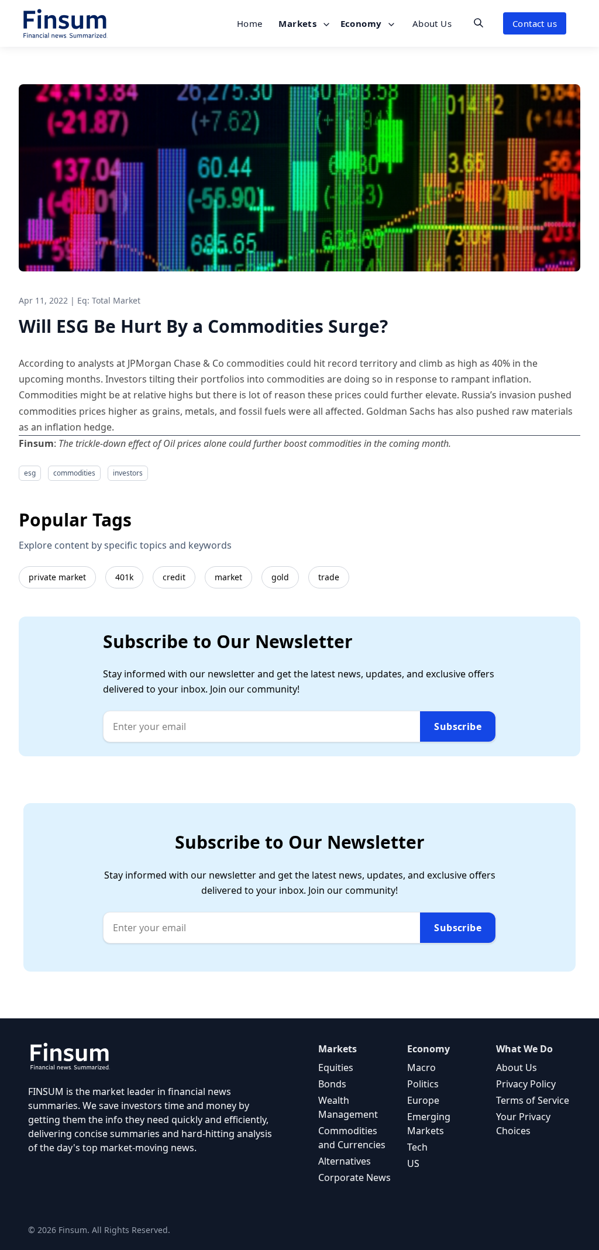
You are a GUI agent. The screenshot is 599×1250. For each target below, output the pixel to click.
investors (128, 473)
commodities (74, 473)
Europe (423, 1100)
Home (250, 23)
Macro (421, 1067)
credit (174, 577)
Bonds (332, 1083)
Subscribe (457, 726)
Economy (362, 23)
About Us (432, 23)
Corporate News (354, 1177)
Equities (335, 1067)
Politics (423, 1083)
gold (280, 577)
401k (124, 577)
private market (57, 577)
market (228, 577)
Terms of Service (532, 1100)
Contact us (534, 23)
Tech (417, 1147)
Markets (298, 23)
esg (30, 473)
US (413, 1163)
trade (328, 577)
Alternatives (344, 1161)
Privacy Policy (526, 1083)
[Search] (478, 23)
